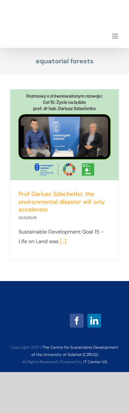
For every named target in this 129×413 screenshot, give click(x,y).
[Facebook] (77, 321)
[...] (63, 241)
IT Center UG (95, 362)
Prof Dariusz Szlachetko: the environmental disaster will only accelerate (62, 201)
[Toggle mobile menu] (115, 36)
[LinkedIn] (94, 321)
